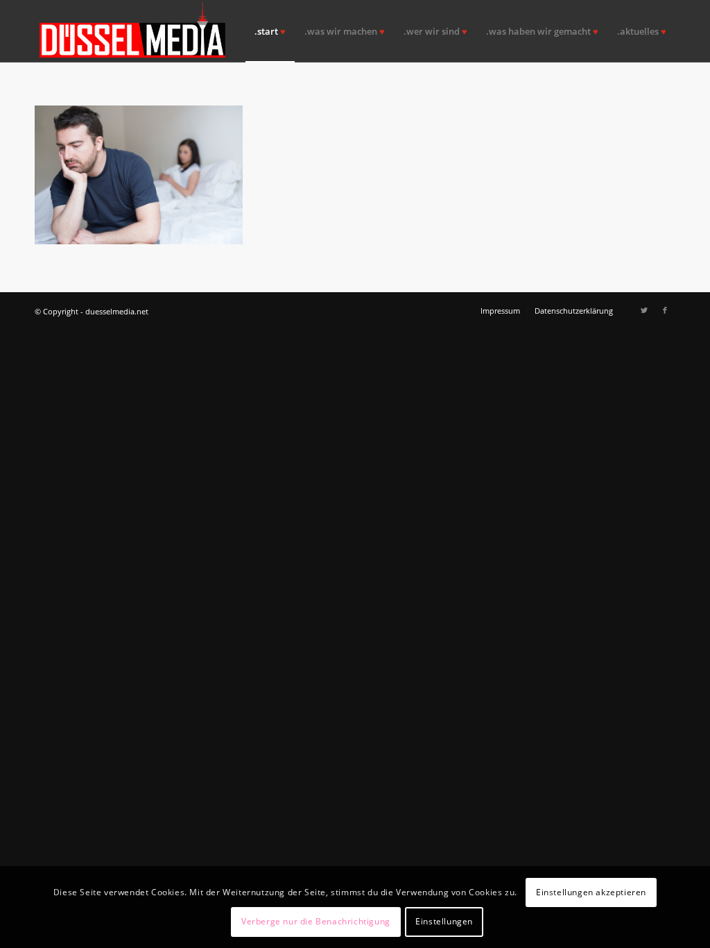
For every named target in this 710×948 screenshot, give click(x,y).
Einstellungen (444, 921)
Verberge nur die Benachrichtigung (315, 921)
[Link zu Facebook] (665, 310)
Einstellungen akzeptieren (591, 892)
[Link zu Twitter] (644, 310)
